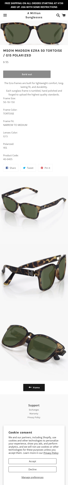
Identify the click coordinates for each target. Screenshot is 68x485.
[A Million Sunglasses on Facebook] (10, 15)
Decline (32, 469)
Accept (32, 461)
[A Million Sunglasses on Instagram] (16, 15)
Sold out (27, 74)
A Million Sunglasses (34, 15)
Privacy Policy (51, 452)
